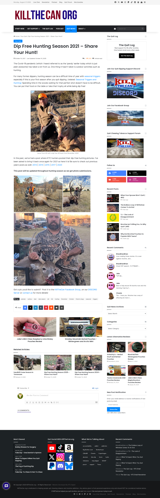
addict (96, 446)
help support (87, 491)
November (64, 299)
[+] (57, 402)
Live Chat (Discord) (99, 494)
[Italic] (30, 402)
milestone (86, 461)
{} (54, 402)
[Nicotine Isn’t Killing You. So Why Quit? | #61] (113, 227)
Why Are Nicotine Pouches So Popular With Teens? (132, 235)
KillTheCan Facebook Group (68, 289)
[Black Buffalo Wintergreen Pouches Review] (137, 347)
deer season (42, 299)
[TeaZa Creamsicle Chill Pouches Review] (116, 370)
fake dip (93, 457)
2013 (34, 165)
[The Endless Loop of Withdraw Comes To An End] (113, 208)
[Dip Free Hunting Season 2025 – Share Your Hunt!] (58, 362)
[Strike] (36, 402)
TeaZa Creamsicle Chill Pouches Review (116, 379)
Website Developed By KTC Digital (63, 485)
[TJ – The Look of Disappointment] (113, 218)
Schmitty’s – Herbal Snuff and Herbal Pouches (115, 356)
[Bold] (27, 402)
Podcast (54, 2)
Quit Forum (68, 2)
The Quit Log (47, 29)
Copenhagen (102, 453)
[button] (38, 193)
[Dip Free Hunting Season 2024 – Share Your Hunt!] (88, 362)
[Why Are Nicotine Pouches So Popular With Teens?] (113, 237)
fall (52, 299)
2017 (53, 165)
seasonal (88, 299)
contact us (27, 293)
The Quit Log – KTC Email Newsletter (133, 474)
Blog (60, 2)
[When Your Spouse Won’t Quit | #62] (113, 198)
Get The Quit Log (127, 56)
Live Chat (36, 2)
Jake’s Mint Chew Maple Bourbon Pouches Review (135, 380)
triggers (95, 299)
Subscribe (113, 409)
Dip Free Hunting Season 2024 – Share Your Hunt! (87, 373)
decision (85, 457)
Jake (118, 273)
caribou (30, 299)
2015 (47, 165)
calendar (23, 299)
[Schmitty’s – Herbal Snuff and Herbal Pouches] (116, 347)
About (81, 29)
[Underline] (33, 402)
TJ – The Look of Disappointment (127, 216)
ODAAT (104, 461)
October (71, 299)
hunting (57, 299)
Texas (99, 464)
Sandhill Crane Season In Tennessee (23, 373)
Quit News (71, 29)
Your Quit (24, 36)
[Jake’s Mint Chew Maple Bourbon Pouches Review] (137, 370)
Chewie (119, 293)
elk (48, 299)
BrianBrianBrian (122, 254)
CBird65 (85, 453)
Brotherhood (100, 449)
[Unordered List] (42, 402)
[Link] (51, 402)
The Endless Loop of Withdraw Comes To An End (132, 206)
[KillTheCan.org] (46, 15)
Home (17, 36)
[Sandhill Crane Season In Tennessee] (27, 362)
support (92, 464)
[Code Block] (48, 402)
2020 (59, 165)
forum (100, 457)
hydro (107, 457)
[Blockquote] (45, 402)
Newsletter (46, 2)
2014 (41, 165)
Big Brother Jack (88, 449)
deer (35, 299)
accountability (87, 446)
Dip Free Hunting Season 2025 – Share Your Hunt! (56, 373)
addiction (104, 446)
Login (96, 388)
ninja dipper (95, 461)
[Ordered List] (39, 402)
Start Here (19, 29)
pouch (85, 464)
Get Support (32, 29)
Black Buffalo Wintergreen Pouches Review (136, 356)
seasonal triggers (92, 76)
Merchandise (78, 2)
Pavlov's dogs (80, 299)
